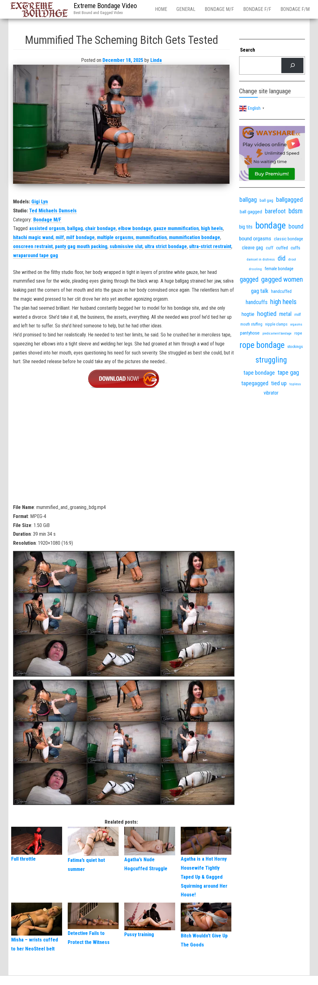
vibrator (271, 393)
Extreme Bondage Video (105, 6)
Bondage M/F (219, 9)
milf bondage (80, 237)
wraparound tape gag (35, 255)
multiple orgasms (115, 237)
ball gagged (251, 212)
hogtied (266, 313)
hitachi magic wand (33, 237)
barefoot (275, 211)
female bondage (279, 268)
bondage (270, 225)
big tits (245, 227)
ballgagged (289, 199)
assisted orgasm (47, 228)
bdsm (295, 211)
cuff (269, 247)
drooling (255, 269)
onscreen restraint (33, 246)
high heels (212, 228)
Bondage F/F (257, 9)
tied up (279, 383)
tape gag (288, 372)
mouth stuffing (251, 324)
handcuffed (281, 291)
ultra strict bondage (166, 246)
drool (292, 259)
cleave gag (252, 248)
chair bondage (100, 228)
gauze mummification (176, 228)
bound (295, 226)
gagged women (282, 279)
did (281, 258)
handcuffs (256, 302)
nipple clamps (276, 324)
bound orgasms (255, 238)
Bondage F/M (295, 9)
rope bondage (261, 345)
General (185, 9)
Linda (156, 60)
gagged (249, 279)
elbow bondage (134, 228)
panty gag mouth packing (81, 246)
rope (298, 333)
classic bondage (288, 238)
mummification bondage (194, 237)
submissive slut (126, 246)
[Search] (292, 65)
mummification (151, 237)
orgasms (296, 324)
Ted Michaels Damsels (53, 211)
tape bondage (259, 372)
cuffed (282, 248)
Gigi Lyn (39, 202)
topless (295, 384)
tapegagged (254, 383)
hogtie (248, 314)
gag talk (259, 291)
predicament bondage (277, 333)
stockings (295, 346)
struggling (271, 359)
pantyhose (250, 333)
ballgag (75, 228)
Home (161, 9)
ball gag (266, 200)
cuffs (295, 248)
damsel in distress (261, 259)
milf (60, 237)
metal (285, 314)
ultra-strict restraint (210, 246)
